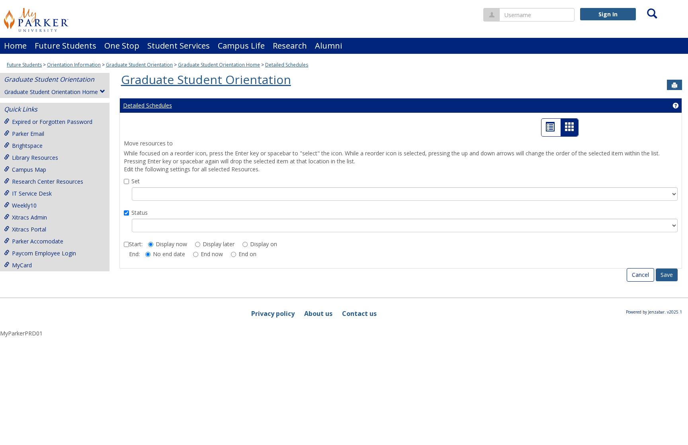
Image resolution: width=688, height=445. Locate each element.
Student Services (178, 45)
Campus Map (29, 169)
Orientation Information (74, 64)
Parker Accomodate (37, 241)
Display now (171, 244)
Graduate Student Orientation (139, 64)
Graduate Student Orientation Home (219, 64)
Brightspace (27, 145)
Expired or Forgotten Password (52, 121)
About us (318, 313)
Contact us (359, 313)
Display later (219, 244)
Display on (263, 244)
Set (135, 181)
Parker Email (28, 133)
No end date (169, 254)
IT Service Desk (32, 193)
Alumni (328, 45)
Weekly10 (24, 205)
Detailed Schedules (286, 64)
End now (212, 254)
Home (15, 45)
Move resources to (148, 143)
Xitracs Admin (29, 217)
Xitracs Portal (29, 229)
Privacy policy (273, 313)
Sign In (608, 14)
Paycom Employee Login (44, 253)
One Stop (121, 45)
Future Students (65, 45)
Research (290, 45)
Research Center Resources (47, 181)
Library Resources (35, 157)
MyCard (22, 265)
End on (247, 254)
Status (139, 212)
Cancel (640, 274)
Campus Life (241, 45)
